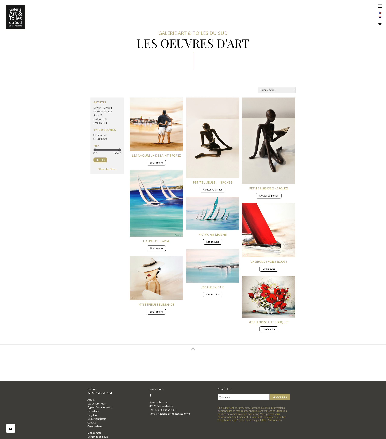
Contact (91, 422)
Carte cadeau (94, 426)
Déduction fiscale (96, 418)
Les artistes (93, 411)
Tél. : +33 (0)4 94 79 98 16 (163, 410)
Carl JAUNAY (100, 119)
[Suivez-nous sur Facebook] (151, 396)
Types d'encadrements (100, 407)
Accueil (91, 399)
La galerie (92, 415)
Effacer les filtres (107, 169)
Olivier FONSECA (102, 111)
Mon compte (94, 432)
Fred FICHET (100, 122)
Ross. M (97, 115)
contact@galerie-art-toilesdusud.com (169, 413)
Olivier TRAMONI (103, 107)
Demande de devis (97, 436)
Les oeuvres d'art (96, 403)
